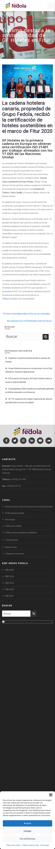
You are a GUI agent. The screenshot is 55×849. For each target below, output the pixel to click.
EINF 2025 (9, 570)
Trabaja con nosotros (14, 554)
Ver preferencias (27, 838)
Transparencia (11, 540)
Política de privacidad (30, 845)
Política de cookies (13, 845)
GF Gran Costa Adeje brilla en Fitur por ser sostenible (27, 314)
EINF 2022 (9, 589)
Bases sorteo (11, 547)
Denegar (27, 831)
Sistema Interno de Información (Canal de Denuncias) (29, 506)
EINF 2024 (9, 576)
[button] (50, 794)
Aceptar (27, 823)
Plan (6, 299)
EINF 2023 (9, 583)
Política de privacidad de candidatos (21, 532)
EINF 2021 (9, 596)
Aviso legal (44, 845)
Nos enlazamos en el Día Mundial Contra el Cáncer (29, 321)
